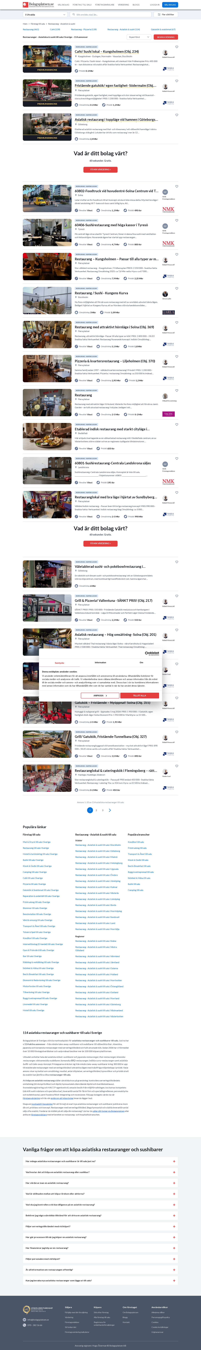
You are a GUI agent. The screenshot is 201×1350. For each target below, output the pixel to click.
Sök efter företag (101, 1312)
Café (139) (55, 29)
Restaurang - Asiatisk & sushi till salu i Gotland (96, 992)
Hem (25, 23)
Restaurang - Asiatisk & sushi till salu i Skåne (95, 941)
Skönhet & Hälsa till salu (139, 878)
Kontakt (126, 1322)
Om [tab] (141, 662)
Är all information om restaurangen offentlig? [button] (49, 1269)
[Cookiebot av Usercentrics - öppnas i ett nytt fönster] (147, 654)
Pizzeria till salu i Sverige (34, 884)
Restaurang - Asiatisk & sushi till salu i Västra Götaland (96, 949)
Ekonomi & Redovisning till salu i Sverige (41, 980)
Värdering (69, 1317)
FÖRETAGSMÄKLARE (104, 5)
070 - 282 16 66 (34, 1325)
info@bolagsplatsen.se (38, 1319)
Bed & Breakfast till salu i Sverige (38, 974)
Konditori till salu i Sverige (35, 938)
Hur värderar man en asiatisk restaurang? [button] (47, 1183)
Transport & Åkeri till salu (140, 854)
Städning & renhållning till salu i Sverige (41, 962)
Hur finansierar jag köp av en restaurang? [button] (47, 1248)
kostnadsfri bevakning (42, 1104)
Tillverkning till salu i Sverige (36, 992)
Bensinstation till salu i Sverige (37, 914)
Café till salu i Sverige (33, 878)
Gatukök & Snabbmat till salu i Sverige (41, 890)
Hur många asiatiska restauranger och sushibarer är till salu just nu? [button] (61, 1161)
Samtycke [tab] (59, 663)
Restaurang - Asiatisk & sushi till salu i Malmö (96, 857)
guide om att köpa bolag (62, 1098)
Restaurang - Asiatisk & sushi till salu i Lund (95, 923)
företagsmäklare (39, 1114)
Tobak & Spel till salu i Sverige (37, 932)
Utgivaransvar (157, 1332)
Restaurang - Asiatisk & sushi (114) (123, 29)
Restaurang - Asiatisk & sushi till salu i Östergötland (99, 986)
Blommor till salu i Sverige (35, 908)
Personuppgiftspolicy (161, 1317)
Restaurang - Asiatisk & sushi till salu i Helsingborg (99, 863)
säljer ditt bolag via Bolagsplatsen (108, 1111)
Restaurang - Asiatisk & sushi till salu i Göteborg (97, 851)
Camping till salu (135, 890)
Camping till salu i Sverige (35, 872)
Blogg (125, 1317)
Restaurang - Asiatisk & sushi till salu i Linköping (97, 899)
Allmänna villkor (158, 1312)
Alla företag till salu (102, 1317)
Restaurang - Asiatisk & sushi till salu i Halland (96, 974)
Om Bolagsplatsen (130, 1312)
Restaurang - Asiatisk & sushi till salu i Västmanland (99, 1010)
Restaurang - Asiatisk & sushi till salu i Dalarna (96, 968)
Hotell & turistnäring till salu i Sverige (40, 854)
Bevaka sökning (165, 37)
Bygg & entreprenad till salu (141, 872)
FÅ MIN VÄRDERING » (100, 169)
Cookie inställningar (160, 1327)
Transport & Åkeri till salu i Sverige (39, 926)
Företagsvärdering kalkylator (77, 1332)
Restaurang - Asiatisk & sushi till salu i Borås (95, 905)
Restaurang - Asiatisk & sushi (61, 23)
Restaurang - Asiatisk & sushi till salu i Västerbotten (99, 1016)
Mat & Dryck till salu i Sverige (36, 842)
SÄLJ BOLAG (63, 5)
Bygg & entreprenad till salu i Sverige (40, 998)
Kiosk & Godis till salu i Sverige (37, 866)
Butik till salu (134, 884)
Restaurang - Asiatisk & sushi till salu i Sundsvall (97, 917)
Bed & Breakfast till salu (139, 866)
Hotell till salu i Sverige (33, 1010)
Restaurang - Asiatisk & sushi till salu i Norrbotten (98, 980)
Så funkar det (70, 1327)
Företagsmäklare (72, 1322)
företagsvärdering (31, 1098)
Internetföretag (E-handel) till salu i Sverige (43, 944)
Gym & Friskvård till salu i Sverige (38, 950)
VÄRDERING (123, 5)
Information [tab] (100, 662)
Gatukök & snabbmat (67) (163, 29)
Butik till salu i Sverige (33, 860)
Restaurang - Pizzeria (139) (84, 29)
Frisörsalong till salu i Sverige (36, 902)
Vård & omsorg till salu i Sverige (37, 920)
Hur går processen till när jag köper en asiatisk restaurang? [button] (56, 1237)
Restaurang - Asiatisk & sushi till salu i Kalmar (96, 887)
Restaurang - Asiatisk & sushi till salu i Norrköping (98, 911)
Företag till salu (38, 23)
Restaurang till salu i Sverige (36, 848)
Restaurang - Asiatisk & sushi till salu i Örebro (96, 875)
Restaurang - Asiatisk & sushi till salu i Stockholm (98, 845)
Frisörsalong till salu (137, 848)
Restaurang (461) (31, 29)
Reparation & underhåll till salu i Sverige (41, 896)
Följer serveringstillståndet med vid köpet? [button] (48, 1226)
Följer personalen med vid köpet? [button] (43, 1259)
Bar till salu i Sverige (32, 956)
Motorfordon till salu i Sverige (37, 986)
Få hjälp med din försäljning (76, 1312)
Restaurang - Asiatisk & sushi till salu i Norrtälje (97, 929)
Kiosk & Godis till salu (138, 860)
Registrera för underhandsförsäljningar (104, 1323)
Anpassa (99, 695)
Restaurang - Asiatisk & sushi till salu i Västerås (97, 893)
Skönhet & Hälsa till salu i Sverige (38, 968)
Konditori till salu (136, 842)
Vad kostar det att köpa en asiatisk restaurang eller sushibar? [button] (58, 1172)
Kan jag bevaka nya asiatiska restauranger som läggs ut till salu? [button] (59, 1280)
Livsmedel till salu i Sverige (35, 1004)
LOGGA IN (154, 5)
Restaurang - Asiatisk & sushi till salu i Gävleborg (98, 1004)
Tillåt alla (139, 695)
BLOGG (136, 5)
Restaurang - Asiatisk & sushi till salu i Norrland (97, 998)
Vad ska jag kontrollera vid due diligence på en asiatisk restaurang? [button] (60, 1204)
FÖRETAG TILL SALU (82, 5)
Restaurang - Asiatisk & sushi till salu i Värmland (97, 956)
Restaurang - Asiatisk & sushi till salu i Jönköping (97, 881)
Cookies (155, 1322)
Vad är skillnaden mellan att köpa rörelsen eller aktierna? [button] (55, 1193)
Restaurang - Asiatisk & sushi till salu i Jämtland (97, 962)
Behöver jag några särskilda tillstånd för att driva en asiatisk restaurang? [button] (63, 1215)
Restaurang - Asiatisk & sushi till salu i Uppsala (96, 869)
